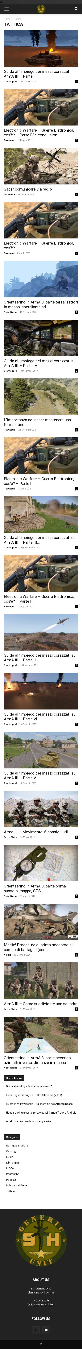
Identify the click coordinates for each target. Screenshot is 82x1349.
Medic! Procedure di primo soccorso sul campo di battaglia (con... (39, 947)
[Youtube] (46, 1330)
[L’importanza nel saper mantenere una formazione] (41, 396)
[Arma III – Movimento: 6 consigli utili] (41, 809)
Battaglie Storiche (17, 1145)
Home (7, 19)
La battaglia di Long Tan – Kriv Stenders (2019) (34, 1095)
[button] (76, 9)
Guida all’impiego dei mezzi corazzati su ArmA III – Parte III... (40, 540)
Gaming (11, 1151)
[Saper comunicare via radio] (41, 166)
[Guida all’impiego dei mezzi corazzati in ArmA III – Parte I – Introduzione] (41, 48)
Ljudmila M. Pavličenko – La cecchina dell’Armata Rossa (39, 1103)
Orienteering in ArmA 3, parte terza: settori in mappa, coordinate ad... (41, 304)
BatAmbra (9, 194)
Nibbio (7, 954)
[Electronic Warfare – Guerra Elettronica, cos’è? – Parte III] (41, 573)
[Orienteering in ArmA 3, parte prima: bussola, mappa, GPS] (41, 863)
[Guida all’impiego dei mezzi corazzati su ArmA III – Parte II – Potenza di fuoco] (41, 632)
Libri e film (12, 1162)
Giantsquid (10, 81)
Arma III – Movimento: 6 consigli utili (36, 832)
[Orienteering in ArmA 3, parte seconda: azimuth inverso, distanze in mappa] (41, 1035)
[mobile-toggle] (6, 9)
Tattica (10, 1191)
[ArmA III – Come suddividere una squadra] (41, 980)
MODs (10, 1168)
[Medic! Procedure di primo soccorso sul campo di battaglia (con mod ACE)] (41, 922)
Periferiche (12, 1174)
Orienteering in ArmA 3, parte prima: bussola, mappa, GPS (35, 888)
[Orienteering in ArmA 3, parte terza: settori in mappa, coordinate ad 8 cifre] (41, 279)
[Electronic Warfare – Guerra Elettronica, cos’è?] (41, 220)
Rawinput (9, 140)
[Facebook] (36, 1330)
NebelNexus (10, 312)
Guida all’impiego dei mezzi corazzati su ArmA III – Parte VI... (40, 716)
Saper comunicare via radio (28, 189)
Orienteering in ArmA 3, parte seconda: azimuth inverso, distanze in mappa (38, 1060)
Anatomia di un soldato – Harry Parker (29, 1121)
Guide (9, 1157)
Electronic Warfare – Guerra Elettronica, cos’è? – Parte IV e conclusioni (39, 132)
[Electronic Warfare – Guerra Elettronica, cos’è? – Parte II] (41, 455)
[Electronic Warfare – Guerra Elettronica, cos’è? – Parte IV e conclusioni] (41, 107)
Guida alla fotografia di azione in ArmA (29, 1086)
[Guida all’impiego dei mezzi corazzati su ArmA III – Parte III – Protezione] (41, 514)
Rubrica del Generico (18, 1185)
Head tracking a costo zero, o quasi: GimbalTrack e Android (41, 1112)
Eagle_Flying (11, 837)
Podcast (11, 1179)
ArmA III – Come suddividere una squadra (40, 1004)
